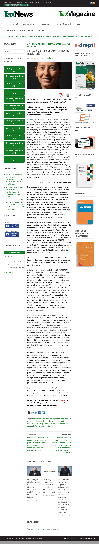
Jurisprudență (26, 30)
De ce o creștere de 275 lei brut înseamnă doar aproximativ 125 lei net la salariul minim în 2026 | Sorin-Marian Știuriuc (15, 204)
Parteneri (29, 3)
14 (8, 264)
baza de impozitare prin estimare (58, 419)
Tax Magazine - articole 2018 (14, 129)
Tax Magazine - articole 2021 (14, 107)
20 (5, 267)
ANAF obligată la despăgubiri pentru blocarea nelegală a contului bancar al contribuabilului (49, 485)
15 (11, 264)
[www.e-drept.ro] (85, 45)
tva (52, 426)
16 (14, 264)
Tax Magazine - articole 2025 (14, 77)
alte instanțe (33, 44)
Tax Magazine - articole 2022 (14, 99)
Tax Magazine (29, 24)
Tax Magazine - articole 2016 (14, 144)
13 (5, 264)
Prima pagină (9, 3)
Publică (38, 3)
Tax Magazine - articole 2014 (14, 159)
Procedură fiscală (62, 24)
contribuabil (32, 421)
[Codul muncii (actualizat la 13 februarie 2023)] (85, 254)
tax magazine (45, 426)
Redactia (50, 58)
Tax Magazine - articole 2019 (14, 121)
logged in (40, 529)
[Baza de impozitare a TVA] (85, 175)
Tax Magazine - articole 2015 (14, 151)
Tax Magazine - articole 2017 (14, 136)
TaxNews (21, 538)
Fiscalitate (44, 24)
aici (52, 403)
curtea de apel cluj (44, 421)
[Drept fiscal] (85, 212)
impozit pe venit (58, 421)
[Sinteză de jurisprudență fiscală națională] (49, 75)
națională (61, 44)
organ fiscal (44, 424)
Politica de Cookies (68, 538)
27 (5, 270)
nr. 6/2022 (62, 400)
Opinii (78, 24)
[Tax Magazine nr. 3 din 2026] (85, 75)
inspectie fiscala (33, 424)
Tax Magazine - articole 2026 (14, 69)
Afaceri (41, 30)
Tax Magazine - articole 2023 (14, 92)
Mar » (11, 272)
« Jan (5, 272)
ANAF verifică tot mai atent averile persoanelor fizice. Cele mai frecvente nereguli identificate (42, 36)
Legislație (10, 30)
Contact (47, 3)
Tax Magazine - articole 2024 (14, 84)
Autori (20, 3)
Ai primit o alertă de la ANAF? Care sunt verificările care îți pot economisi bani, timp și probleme (14, 192)
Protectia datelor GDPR (86, 538)
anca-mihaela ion (38, 419)
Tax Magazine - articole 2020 (14, 114)
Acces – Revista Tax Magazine (16, 5)
